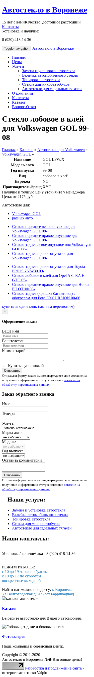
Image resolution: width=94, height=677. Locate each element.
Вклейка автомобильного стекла (50, 75)
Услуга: (8, 423)
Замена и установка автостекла (48, 71)
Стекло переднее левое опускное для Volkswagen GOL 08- (43, 228)
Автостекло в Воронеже (44, 9)
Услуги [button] (18, 66)
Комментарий (14, 350)
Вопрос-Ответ (24, 107)
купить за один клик (38, 306)
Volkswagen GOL (16, 154)
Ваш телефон (13, 341)
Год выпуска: (13, 451)
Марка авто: (12, 432)
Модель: (9, 442)
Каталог (19, 102)
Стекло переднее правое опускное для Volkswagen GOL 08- (44, 237)
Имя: (6, 404)
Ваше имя (10, 331)
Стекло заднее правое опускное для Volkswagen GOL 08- (42, 255)
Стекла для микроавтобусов (46, 84)
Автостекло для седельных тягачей (52, 89)
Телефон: (10, 413)
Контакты (10, 26)
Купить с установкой (25, 365)
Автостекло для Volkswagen (61, 150)
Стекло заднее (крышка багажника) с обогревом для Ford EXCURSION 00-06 (46, 295)
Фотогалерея (14, 636)
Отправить (12, 370)
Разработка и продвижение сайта (53, 668)
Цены (17, 62)
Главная (19, 57)
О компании (22, 93)
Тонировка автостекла (41, 80)
